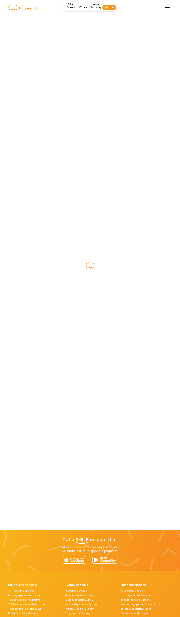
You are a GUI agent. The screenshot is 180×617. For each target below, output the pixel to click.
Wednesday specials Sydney (81, 604)
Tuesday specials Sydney (79, 599)
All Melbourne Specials (21, 590)
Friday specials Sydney (78, 613)
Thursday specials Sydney (79, 608)
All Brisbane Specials (132, 590)
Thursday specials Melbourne (24, 608)
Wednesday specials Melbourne (26, 604)
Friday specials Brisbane (134, 613)
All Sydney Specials (76, 590)
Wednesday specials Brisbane (138, 604)
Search (109, 7)
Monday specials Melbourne (24, 595)
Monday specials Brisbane (136, 595)
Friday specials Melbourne (23, 613)
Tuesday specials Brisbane (136, 599)
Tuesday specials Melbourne (24, 599)
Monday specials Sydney (79, 595)
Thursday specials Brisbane (136, 608)
